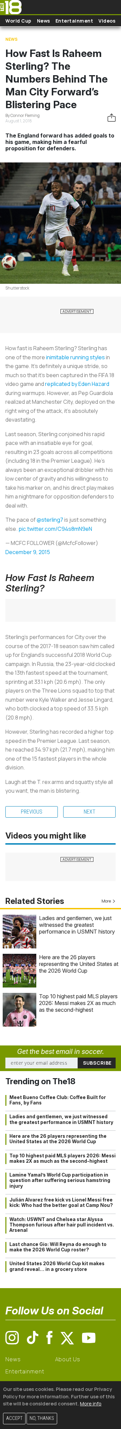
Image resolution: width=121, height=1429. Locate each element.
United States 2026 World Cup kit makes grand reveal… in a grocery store (57, 1266)
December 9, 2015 (27, 552)
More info (91, 1403)
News (43, 21)
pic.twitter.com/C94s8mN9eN (55, 529)
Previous (31, 812)
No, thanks (42, 1418)
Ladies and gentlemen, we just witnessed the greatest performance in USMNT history (77, 925)
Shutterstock (17, 288)
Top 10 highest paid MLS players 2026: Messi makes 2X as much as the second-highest (78, 1003)
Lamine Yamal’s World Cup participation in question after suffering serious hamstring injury (59, 1180)
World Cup (18, 21)
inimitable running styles (75, 357)
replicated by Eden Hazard (77, 384)
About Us (67, 1359)
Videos (106, 21)
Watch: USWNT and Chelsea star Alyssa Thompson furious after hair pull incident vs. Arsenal (61, 1225)
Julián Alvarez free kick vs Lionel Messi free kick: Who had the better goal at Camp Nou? (61, 1202)
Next (89, 812)
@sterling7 (50, 519)
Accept (14, 1418)
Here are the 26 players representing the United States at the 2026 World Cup (78, 964)
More (106, 901)
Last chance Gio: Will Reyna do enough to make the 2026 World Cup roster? (58, 1247)
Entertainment (74, 21)
